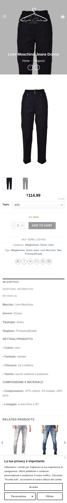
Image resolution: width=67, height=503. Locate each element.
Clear (61, 199)
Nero (59, 250)
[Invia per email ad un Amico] (37, 261)
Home (26, 60)
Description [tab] (10, 282)
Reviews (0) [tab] (10, 296)
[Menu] (5, 16)
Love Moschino (48, 250)
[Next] (59, 127)
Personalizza (18, 496)
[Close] (64, 457)
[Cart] (62, 16)
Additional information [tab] (18, 289)
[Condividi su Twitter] (30, 261)
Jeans (51, 245)
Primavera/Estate (33, 254)
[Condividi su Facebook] (24, 261)
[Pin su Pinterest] (43, 261)
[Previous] (8, 127)
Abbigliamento (32, 245)
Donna (43, 245)
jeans (36, 250)
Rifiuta (49, 496)
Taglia (6, 204)
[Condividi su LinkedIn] (49, 261)
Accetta (33, 487)
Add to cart (42, 225)
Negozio (39, 60)
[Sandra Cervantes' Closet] (33, 16)
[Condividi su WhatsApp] (18, 261)
